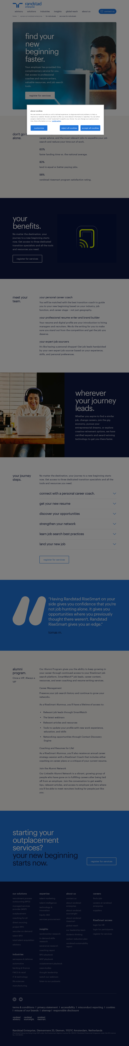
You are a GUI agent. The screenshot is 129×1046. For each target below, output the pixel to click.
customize (39, 128)
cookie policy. (56, 121)
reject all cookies (69, 128)
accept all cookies (90, 128)
